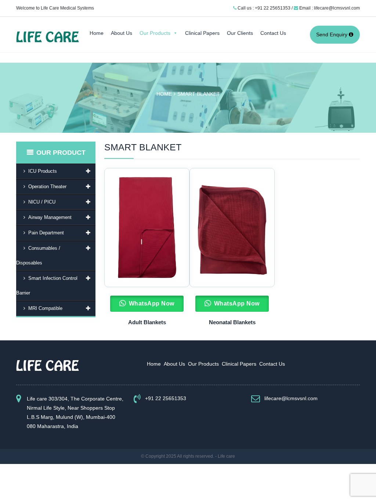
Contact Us (273, 33)
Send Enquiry (332, 34)
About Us (121, 33)
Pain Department (46, 232)
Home (97, 33)
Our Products (155, 33)
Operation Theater (47, 186)
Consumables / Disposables (38, 255)
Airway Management (50, 217)
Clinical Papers (202, 33)
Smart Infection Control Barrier (46, 285)
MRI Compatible (45, 308)
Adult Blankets (147, 322)
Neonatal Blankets (232, 322)
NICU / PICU (41, 202)
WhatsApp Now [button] (151, 303)
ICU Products (42, 171)
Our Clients (240, 33)
